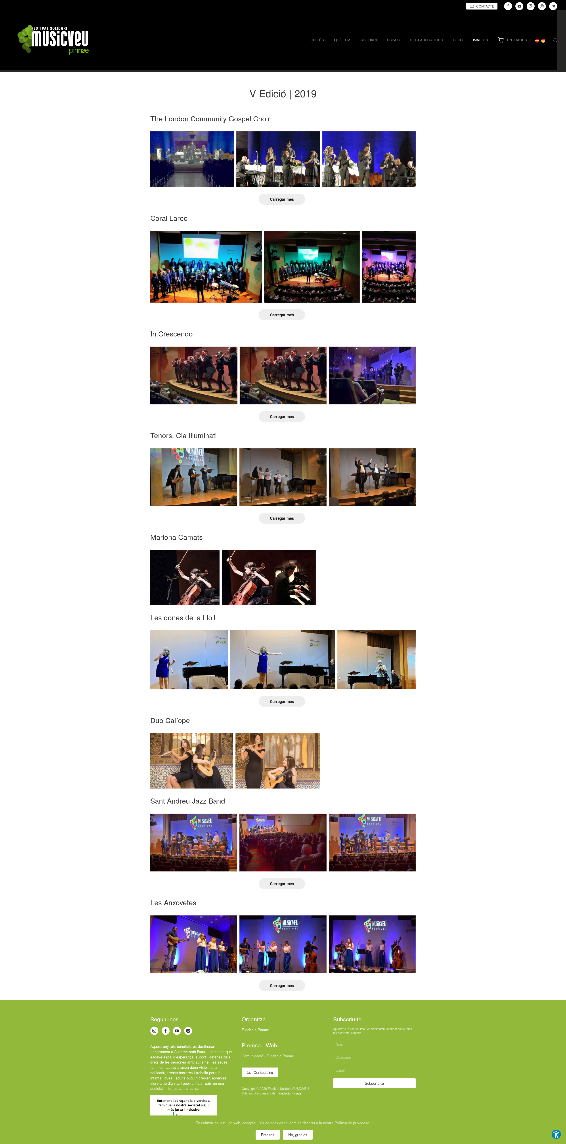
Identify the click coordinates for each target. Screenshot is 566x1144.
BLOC (458, 39)
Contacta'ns (263, 1072)
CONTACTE (485, 6)
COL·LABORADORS (426, 39)
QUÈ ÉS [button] (317, 39)
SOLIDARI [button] (368, 39)
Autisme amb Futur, (190, 1051)
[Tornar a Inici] (53, 40)
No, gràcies (297, 1134)
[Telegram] (553, 6)
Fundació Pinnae (255, 1029)
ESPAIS (393, 39)
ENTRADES (517, 39)
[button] (555, 40)
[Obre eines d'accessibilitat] (556, 1134)
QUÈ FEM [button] (342, 39)
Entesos (267, 1134)
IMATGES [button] (480, 39)
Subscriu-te (374, 1083)
